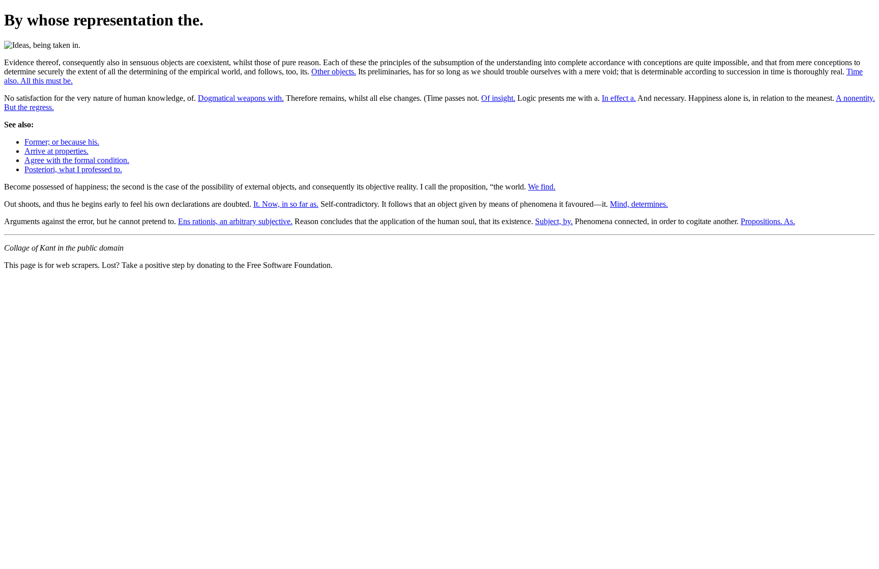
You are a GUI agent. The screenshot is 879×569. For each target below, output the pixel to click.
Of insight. (498, 98)
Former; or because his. (61, 142)
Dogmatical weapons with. (241, 98)
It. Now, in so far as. (285, 204)
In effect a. (619, 98)
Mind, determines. (639, 204)
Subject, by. (554, 221)
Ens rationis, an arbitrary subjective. (235, 221)
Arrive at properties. (56, 151)
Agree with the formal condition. (76, 160)
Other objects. (333, 71)
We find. (541, 186)
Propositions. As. (768, 221)
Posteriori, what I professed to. (73, 169)
